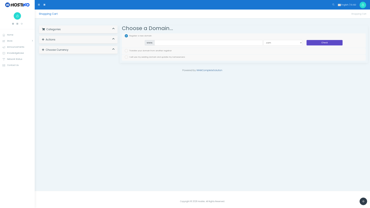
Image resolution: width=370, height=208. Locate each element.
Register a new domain (140, 35)
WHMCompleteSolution (209, 70)
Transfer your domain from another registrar (150, 50)
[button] (13, 23)
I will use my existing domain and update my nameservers (157, 57)
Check (324, 42)
